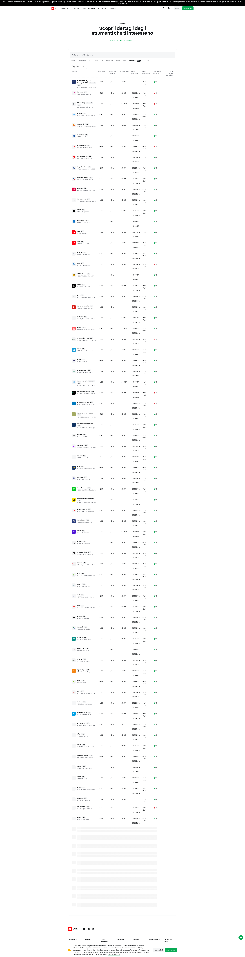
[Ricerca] (163, 8)
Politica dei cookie (114, 954)
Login (177, 8)
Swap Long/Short (134, 72)
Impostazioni (159, 950)
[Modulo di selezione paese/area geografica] (169, 8)
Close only (92, 83)
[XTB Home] (54, 8)
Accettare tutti (171, 950)
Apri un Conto (188, 8)
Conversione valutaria (113, 72)
